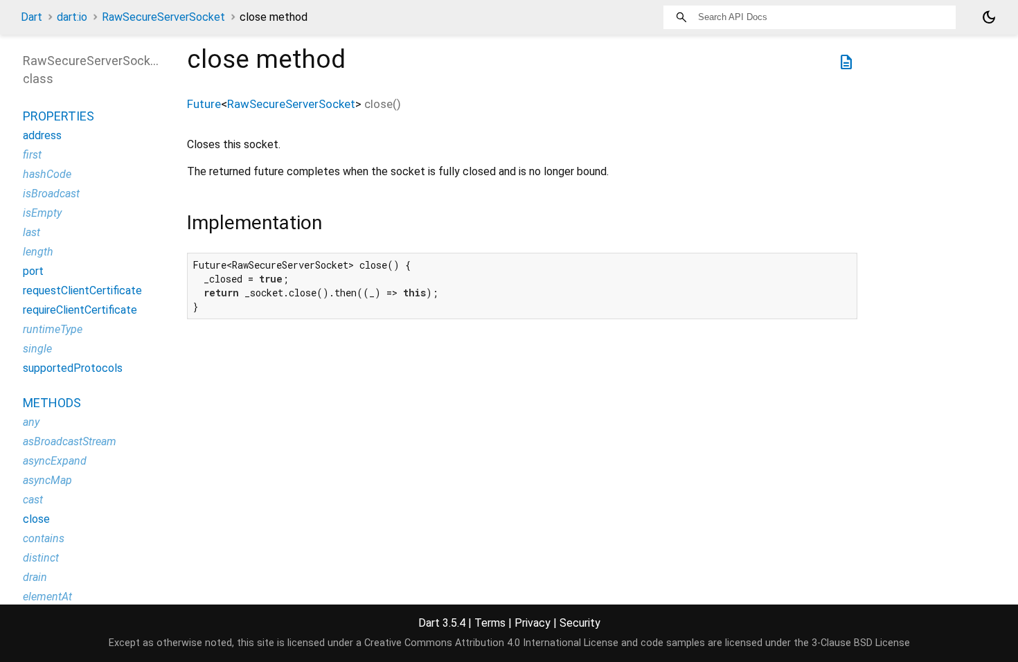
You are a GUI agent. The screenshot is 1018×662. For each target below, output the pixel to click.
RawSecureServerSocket (163, 17)
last (31, 232)
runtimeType (52, 329)
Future (204, 104)
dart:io (72, 17)
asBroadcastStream (69, 441)
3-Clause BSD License (861, 643)
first (32, 154)
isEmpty (42, 213)
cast (33, 499)
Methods (52, 402)
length (38, 251)
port (33, 271)
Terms (490, 622)
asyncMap (47, 480)
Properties (58, 116)
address (42, 135)
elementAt (47, 596)
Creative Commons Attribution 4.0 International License (491, 643)
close (36, 519)
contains (43, 538)
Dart (31, 17)
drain (35, 577)
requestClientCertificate (82, 290)
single (37, 348)
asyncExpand (55, 460)
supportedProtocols (73, 368)
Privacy (533, 622)
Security (580, 622)
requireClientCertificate (80, 309)
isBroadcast (51, 193)
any (31, 422)
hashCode (47, 174)
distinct (41, 557)
